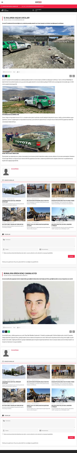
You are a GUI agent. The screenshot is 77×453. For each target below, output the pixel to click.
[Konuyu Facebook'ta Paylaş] (3, 76)
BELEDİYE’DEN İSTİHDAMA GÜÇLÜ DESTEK (38, 200)
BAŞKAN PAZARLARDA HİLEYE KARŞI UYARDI (63, 200)
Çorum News (14, 168)
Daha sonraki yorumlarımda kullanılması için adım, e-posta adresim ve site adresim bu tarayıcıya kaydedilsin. (28, 253)
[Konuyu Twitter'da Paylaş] (6, 76)
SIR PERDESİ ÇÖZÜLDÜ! (27, 6)
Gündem (10, 19)
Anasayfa (5, 19)
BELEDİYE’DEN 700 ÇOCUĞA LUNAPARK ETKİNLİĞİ (62, 225)
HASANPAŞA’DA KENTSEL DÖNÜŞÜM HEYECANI (11, 201)
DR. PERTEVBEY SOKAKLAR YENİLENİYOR (12, 224)
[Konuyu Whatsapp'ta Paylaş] (9, 76)
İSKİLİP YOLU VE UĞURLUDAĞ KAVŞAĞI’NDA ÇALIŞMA (38, 225)
